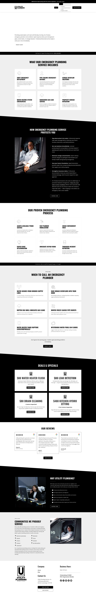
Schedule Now (55, 196)
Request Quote (19, 44)
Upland (18, 538)
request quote (48, 346)
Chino (34, 538)
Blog (39, 572)
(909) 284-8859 (77, 7)
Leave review (45, 590)
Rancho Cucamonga (21, 536)
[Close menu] (61, 4)
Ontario (18, 540)
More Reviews (48, 458)
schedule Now (31, 387)
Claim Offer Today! (60, 1)
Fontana (18, 543)
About (39, 570)
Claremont (18, 545)
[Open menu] (56, 8)
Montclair (35, 536)
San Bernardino (36, 543)
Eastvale (35, 540)
